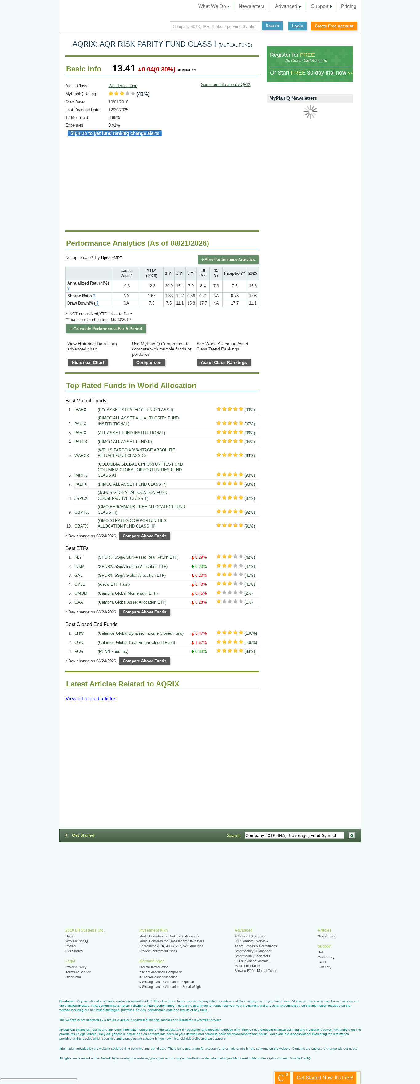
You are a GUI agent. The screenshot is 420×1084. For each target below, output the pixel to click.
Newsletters (251, 6)
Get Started (83, 835)
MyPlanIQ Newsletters (293, 98)
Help (321, 952)
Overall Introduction (153, 967)
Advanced (286, 6)
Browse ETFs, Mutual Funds (256, 971)
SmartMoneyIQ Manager (253, 951)
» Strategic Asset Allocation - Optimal (166, 982)
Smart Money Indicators (252, 956)
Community (326, 957)
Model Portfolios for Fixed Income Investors (171, 941)
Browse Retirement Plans (158, 951)
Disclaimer (73, 977)
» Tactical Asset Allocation (158, 977)
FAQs (322, 962)
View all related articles (90, 698)
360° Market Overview (251, 941)
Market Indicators (248, 966)
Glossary (324, 967)
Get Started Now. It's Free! (325, 1077)
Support (319, 6)
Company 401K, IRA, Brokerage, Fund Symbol (214, 27)
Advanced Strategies (250, 936)
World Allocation (123, 85)
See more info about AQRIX (226, 84)
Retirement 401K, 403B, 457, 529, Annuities (171, 946)
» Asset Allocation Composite (160, 972)
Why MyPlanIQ (76, 941)
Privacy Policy (76, 967)
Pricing (348, 6)
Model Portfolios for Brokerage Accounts (169, 936)
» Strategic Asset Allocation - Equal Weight (170, 987)
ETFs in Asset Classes (252, 961)
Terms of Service (78, 972)
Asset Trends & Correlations (256, 946)
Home (69, 936)
